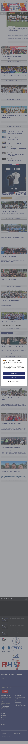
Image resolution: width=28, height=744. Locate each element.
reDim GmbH (19, 383)
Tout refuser (14, 377)
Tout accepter (14, 373)
